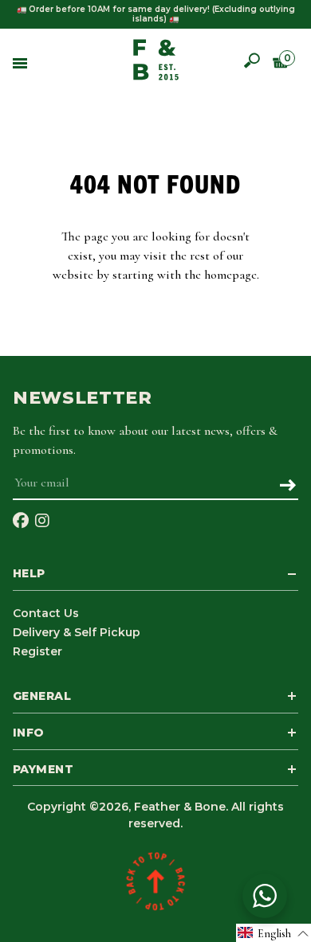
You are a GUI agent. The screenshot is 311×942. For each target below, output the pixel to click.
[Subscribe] (287, 486)
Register (37, 651)
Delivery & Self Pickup (76, 632)
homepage (230, 275)
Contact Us (46, 613)
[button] (273, 933)
